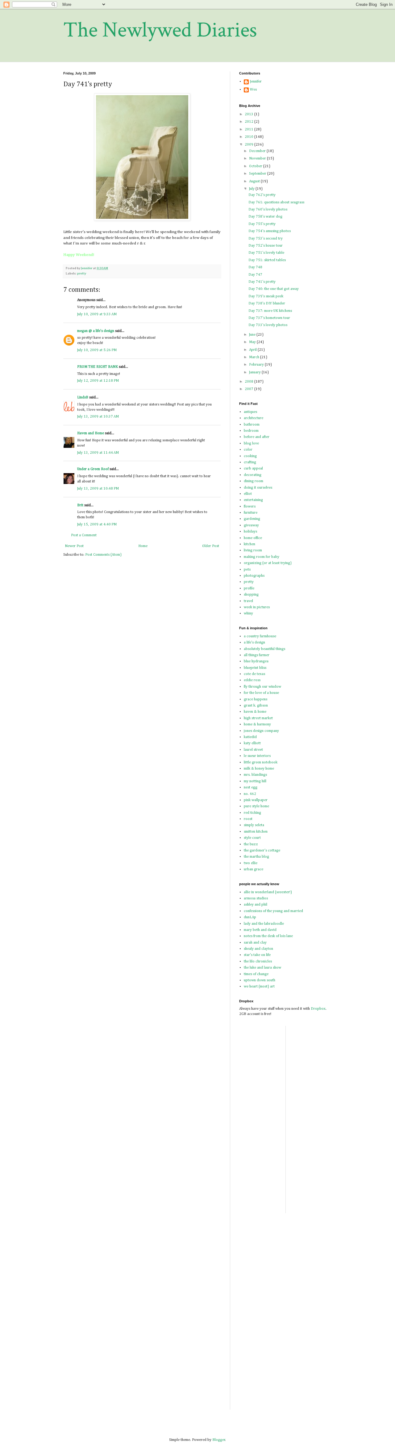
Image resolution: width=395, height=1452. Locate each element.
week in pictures (257, 607)
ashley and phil (255, 904)
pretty (81, 273)
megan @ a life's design (95, 331)
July (252, 189)
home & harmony (257, 724)
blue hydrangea (256, 661)
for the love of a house (261, 693)
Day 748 (255, 267)
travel (248, 601)
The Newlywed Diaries (160, 30)
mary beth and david (260, 930)
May (253, 342)
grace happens (255, 699)
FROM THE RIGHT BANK (97, 367)
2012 (249, 122)
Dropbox (318, 1009)
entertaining (253, 500)
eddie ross (252, 680)
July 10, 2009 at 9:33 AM (97, 314)
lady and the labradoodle (264, 924)
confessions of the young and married (273, 911)
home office (253, 538)
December (258, 151)
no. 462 (250, 794)
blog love (251, 443)
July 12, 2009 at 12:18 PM (98, 381)
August (255, 181)
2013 (249, 114)
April (253, 350)
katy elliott (252, 743)
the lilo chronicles (258, 961)
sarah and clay (255, 943)
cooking (250, 456)
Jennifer (256, 81)
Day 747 (255, 275)
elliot (248, 494)
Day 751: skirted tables (267, 260)
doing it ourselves (258, 488)
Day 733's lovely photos (267, 325)
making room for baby (261, 557)
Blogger (218, 1440)
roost (248, 819)
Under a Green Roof (93, 469)
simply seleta (254, 825)
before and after (256, 437)
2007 (249, 389)
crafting (250, 462)
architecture (253, 418)
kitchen (249, 544)
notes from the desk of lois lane (268, 936)
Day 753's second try (265, 238)
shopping (251, 595)
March (254, 357)
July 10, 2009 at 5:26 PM (97, 350)
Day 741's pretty (262, 282)
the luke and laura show (262, 968)
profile (249, 588)
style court (252, 838)
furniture (250, 513)
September (258, 174)
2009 (249, 144)
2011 (249, 129)
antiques (250, 412)
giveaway (251, 525)
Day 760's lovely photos (267, 209)
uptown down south (259, 980)
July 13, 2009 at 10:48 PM (98, 488)
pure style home (256, 806)
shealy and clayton (258, 949)
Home (143, 546)
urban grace (253, 869)
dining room (253, 481)
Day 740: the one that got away (273, 289)
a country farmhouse (260, 636)
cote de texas (254, 674)
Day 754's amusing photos (269, 231)
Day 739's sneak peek (265, 296)
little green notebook (260, 762)
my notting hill (255, 781)
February (257, 365)
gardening (252, 519)
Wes (253, 89)
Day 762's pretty (262, 195)
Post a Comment (84, 535)
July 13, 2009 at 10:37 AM (98, 416)
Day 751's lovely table (266, 253)
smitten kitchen (256, 832)
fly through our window (262, 687)
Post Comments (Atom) (103, 555)
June (252, 335)
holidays (250, 531)
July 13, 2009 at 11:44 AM (98, 453)
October (256, 166)
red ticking (252, 813)
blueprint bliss (255, 668)
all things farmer (256, 655)
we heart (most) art (259, 986)
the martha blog (256, 857)
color (248, 450)
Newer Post (74, 546)
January (255, 372)
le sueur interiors (257, 756)
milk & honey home (259, 769)
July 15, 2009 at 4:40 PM (97, 524)
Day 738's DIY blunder (266, 303)
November (258, 158)
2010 (249, 137)
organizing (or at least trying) (268, 563)
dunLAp (250, 917)
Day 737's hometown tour (269, 318)
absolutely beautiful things (264, 649)
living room (253, 550)
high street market (258, 718)
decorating (252, 475)
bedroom (251, 431)
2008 (249, 382)
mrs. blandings (255, 775)
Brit (80, 505)
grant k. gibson (256, 705)
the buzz (251, 844)
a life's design (254, 642)
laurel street (253, 750)
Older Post (210, 546)
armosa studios (256, 898)
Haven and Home (90, 433)
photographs (254, 576)
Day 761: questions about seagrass (276, 202)
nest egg (250, 787)
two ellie (250, 863)
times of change (256, 974)
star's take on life (257, 955)
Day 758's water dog (265, 217)
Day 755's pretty (262, 224)
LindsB (82, 397)
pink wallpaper (256, 800)
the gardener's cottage (262, 850)
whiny (248, 613)
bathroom (252, 425)
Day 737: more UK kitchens (270, 311)
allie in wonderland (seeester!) (268, 892)
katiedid (250, 737)
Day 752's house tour (265, 246)
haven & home (255, 712)
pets (247, 569)
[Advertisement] (308, 1118)
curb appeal (253, 468)
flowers (250, 506)
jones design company (261, 731)
